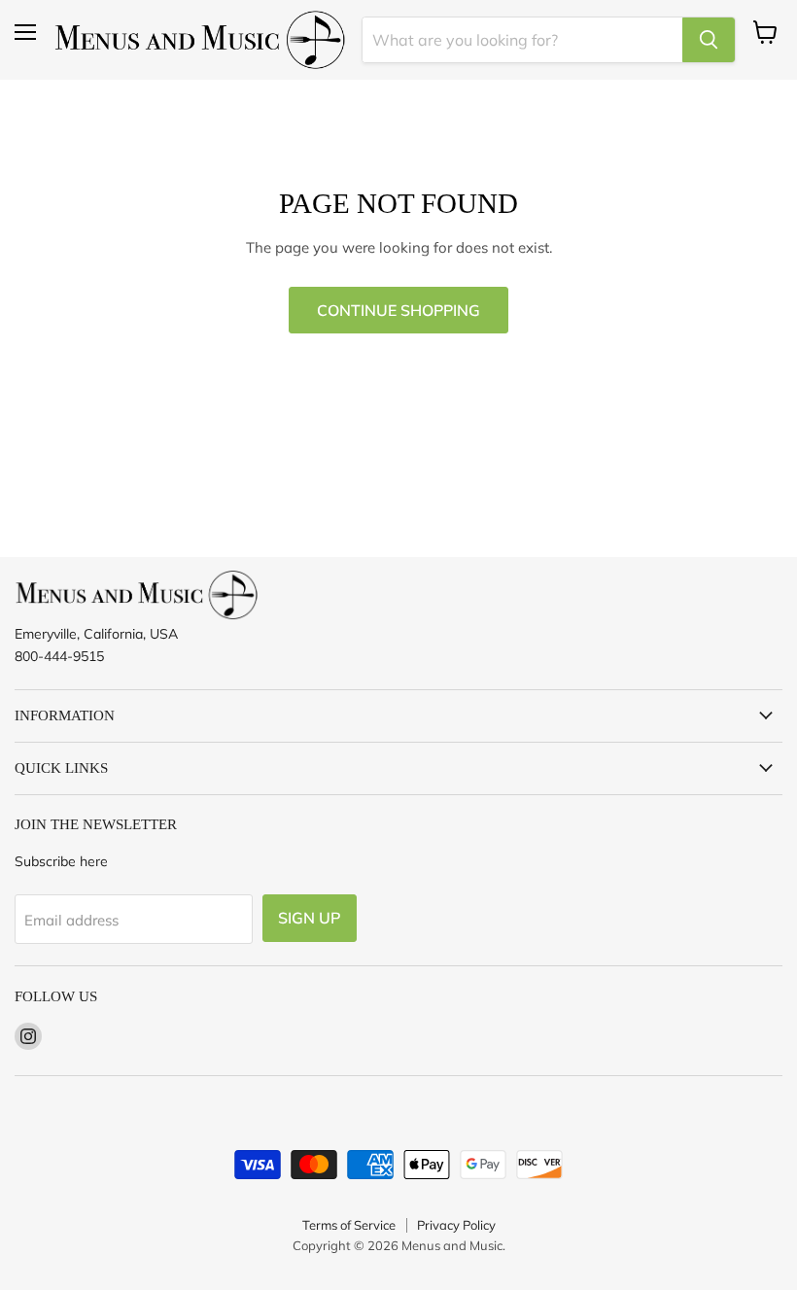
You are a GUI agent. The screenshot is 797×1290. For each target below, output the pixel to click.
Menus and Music (451, 1245)
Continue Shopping (398, 310)
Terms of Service (349, 1225)
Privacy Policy (456, 1225)
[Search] (708, 39)
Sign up (309, 917)
